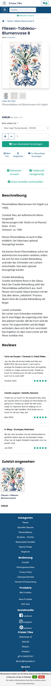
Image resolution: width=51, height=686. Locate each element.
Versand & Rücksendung (25, 582)
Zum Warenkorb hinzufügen (27, 144)
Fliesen (26, 522)
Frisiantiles (11, 37)
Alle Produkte (25, 592)
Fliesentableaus (25, 532)
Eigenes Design (25, 547)
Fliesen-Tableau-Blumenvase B (20, 21)
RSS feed (25, 604)
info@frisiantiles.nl (27, 661)
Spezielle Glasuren (25, 527)
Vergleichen (18, 156)
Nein (41, 677)
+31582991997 (26, 656)
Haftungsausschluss (25, 567)
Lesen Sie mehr (9, 101)
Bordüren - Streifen (25, 537)
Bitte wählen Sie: (10, 123)
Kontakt (25, 562)
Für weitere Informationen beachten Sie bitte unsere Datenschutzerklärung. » (26, 682)
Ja (35, 677)
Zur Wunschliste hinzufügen (37, 155)
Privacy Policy (25, 572)
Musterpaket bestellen (25, 542)
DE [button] (26, 671)
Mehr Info (8, 155)
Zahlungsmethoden (25, 577)
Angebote (25, 552)
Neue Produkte (25, 599)
